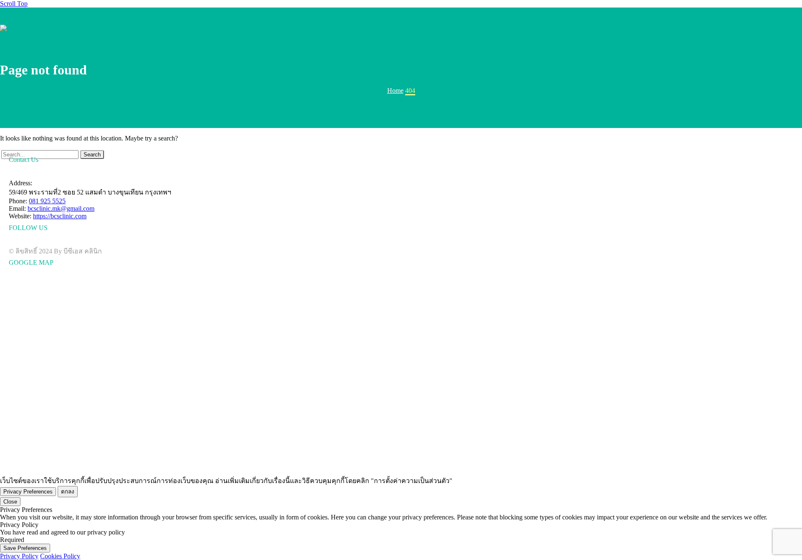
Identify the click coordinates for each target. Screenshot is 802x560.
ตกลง (67, 491)
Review (740, 28)
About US (762, 28)
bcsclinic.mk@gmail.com (61, 208)
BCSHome (654, 28)
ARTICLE (719, 28)
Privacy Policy (19, 556)
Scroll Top (14, 3)
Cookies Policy (60, 556)
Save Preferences (25, 548)
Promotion (697, 28)
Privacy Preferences (28, 491)
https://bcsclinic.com (59, 216)
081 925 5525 (47, 201)
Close (10, 502)
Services (675, 28)
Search (92, 154)
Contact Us (784, 28)
